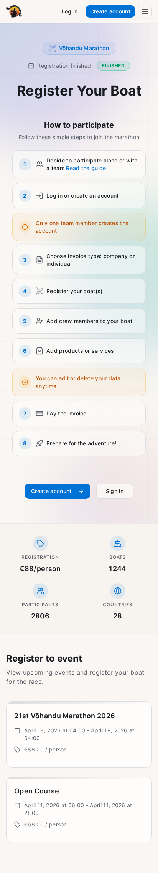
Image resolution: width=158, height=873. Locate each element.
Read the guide (86, 168)
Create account (110, 11)
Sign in (114, 491)
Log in (70, 11)
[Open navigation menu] (145, 11)
